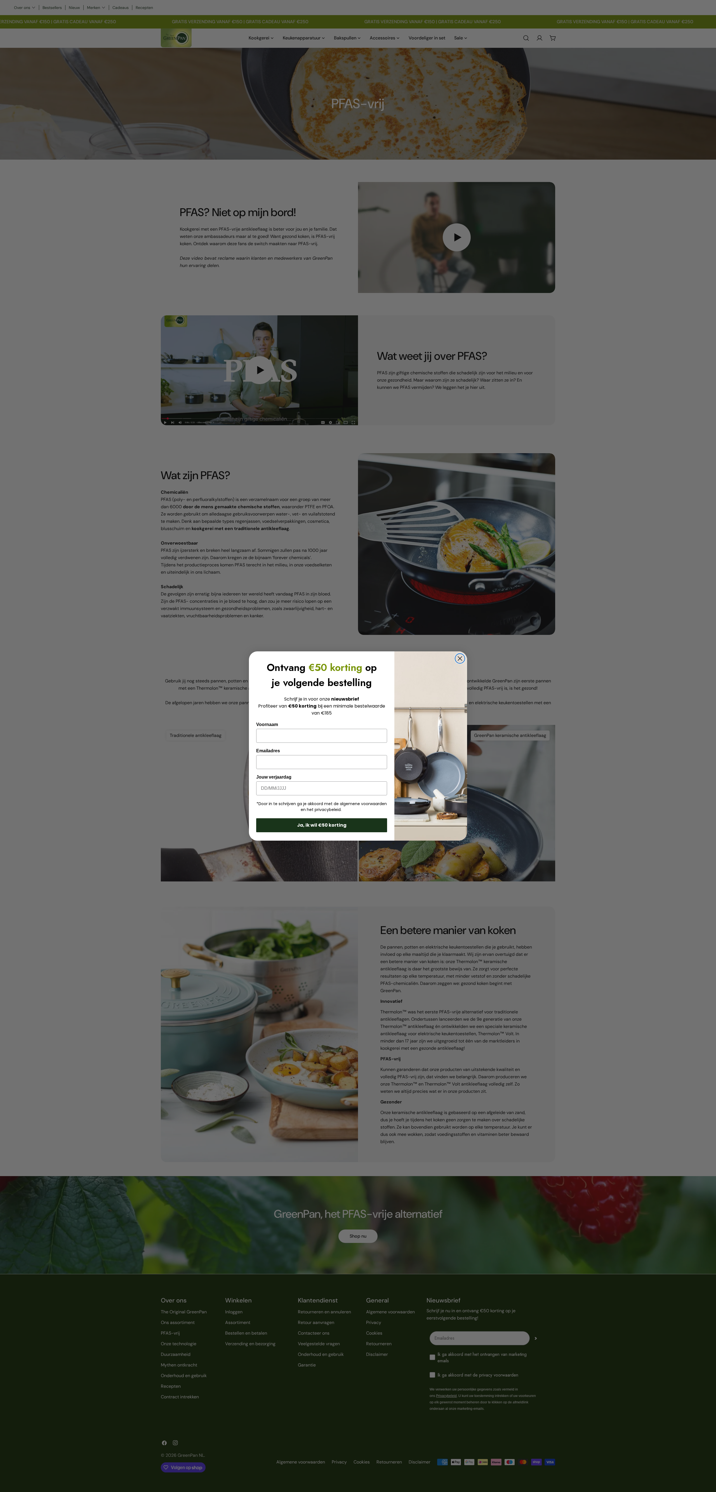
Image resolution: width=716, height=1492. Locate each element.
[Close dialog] (460, 658)
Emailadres (268, 750)
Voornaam (267, 724)
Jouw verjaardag (273, 777)
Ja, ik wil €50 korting (322, 825)
